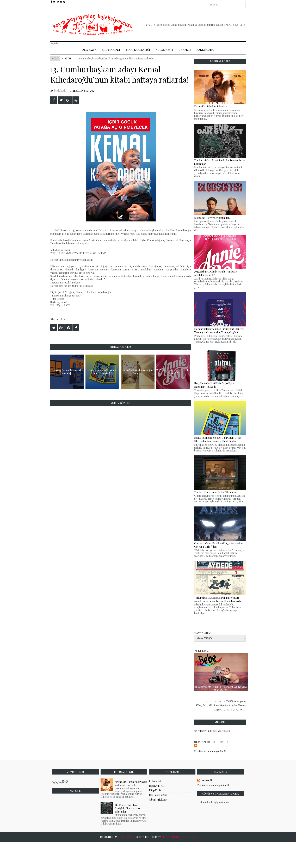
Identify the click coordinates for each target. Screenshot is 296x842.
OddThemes (126, 837)
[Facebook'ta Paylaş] (53, 100)
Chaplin (185, 49)
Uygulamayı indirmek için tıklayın (212, 731)
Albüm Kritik (156, 799)
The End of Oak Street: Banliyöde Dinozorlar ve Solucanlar (127, 808)
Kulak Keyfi (164, 49)
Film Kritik (154, 785)
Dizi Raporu (155, 795)
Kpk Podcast (111, 49)
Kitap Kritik (155, 790)
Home (55, 58)
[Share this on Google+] (68, 100)
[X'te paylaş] (61, 100)
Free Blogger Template (179, 837)
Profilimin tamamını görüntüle (210, 751)
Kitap (68, 58)
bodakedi (60, 90)
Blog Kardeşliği (138, 49)
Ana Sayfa (89, 49)
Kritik (152, 781)
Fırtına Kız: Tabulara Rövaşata (131, 781)
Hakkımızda (205, 49)
